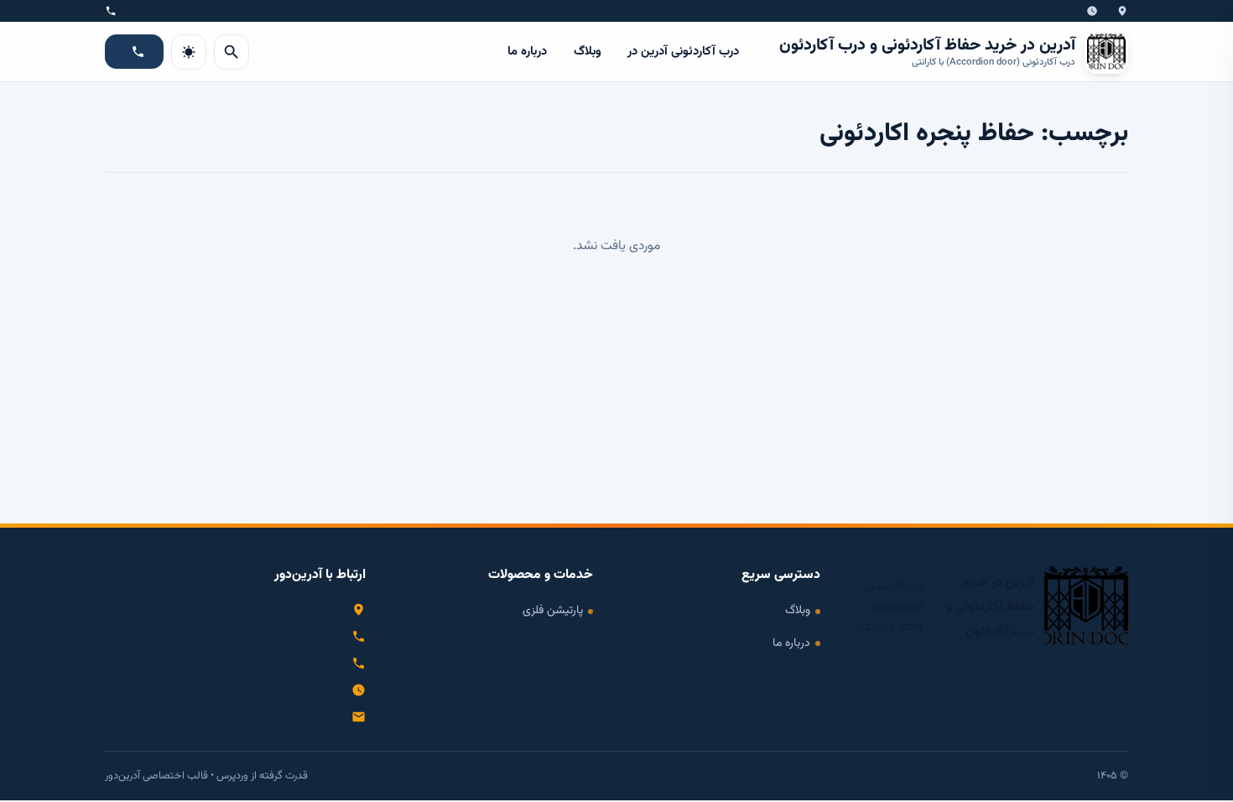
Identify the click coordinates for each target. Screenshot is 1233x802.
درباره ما (527, 51)
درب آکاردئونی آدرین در (683, 51)
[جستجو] (231, 52)
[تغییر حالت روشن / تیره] (188, 52)
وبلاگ (587, 51)
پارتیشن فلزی (553, 610)
